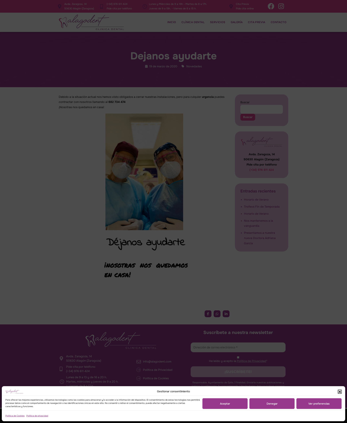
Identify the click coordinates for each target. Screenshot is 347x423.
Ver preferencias (319, 403)
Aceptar (225, 403)
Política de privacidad (37, 415)
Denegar (272, 403)
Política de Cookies (15, 415)
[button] (340, 391)
